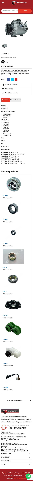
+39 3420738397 (13, 440)
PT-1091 (5, 315)
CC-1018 (5, 219)
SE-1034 (5, 387)
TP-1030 (5, 339)
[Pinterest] (16, 79)
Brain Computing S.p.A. (20, 478)
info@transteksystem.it (11, 443)
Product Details (15, 100)
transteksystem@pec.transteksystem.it (16, 451)
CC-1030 (5, 243)
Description (5, 100)
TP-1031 (5, 363)
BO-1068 (5, 195)
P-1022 (5, 291)
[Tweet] (12, 79)
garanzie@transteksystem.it (18, 448)
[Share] (8, 79)
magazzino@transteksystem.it (18, 445)
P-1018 (5, 267)
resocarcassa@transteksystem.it (16, 449)
